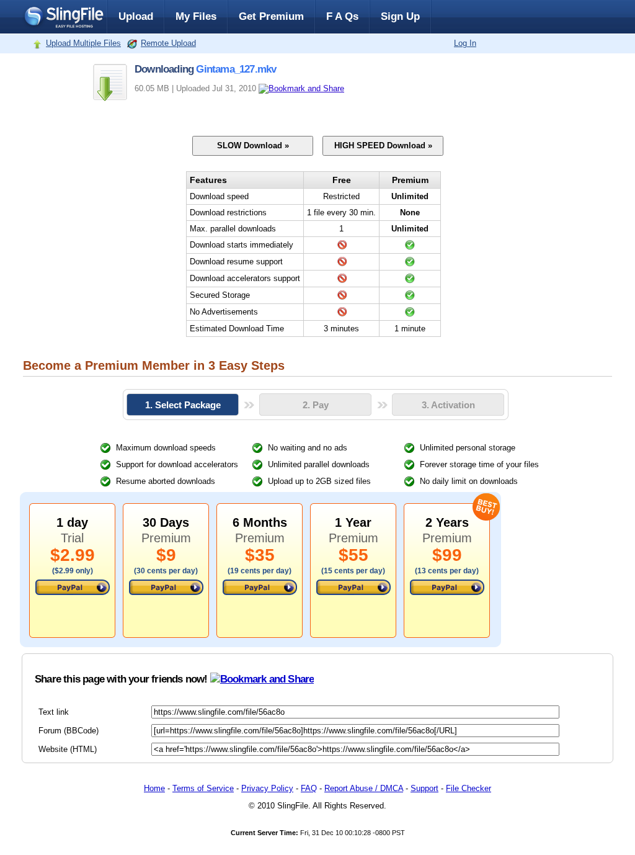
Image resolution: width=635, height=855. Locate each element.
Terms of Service (203, 788)
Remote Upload (168, 43)
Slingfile (63, 17)
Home (154, 788)
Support (424, 788)
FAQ (309, 788)
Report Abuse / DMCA (363, 788)
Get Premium (271, 16)
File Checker (468, 788)
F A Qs (342, 16)
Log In (465, 43)
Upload (135, 16)
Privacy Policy (267, 788)
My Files (195, 16)
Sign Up (400, 16)
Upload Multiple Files (83, 43)
